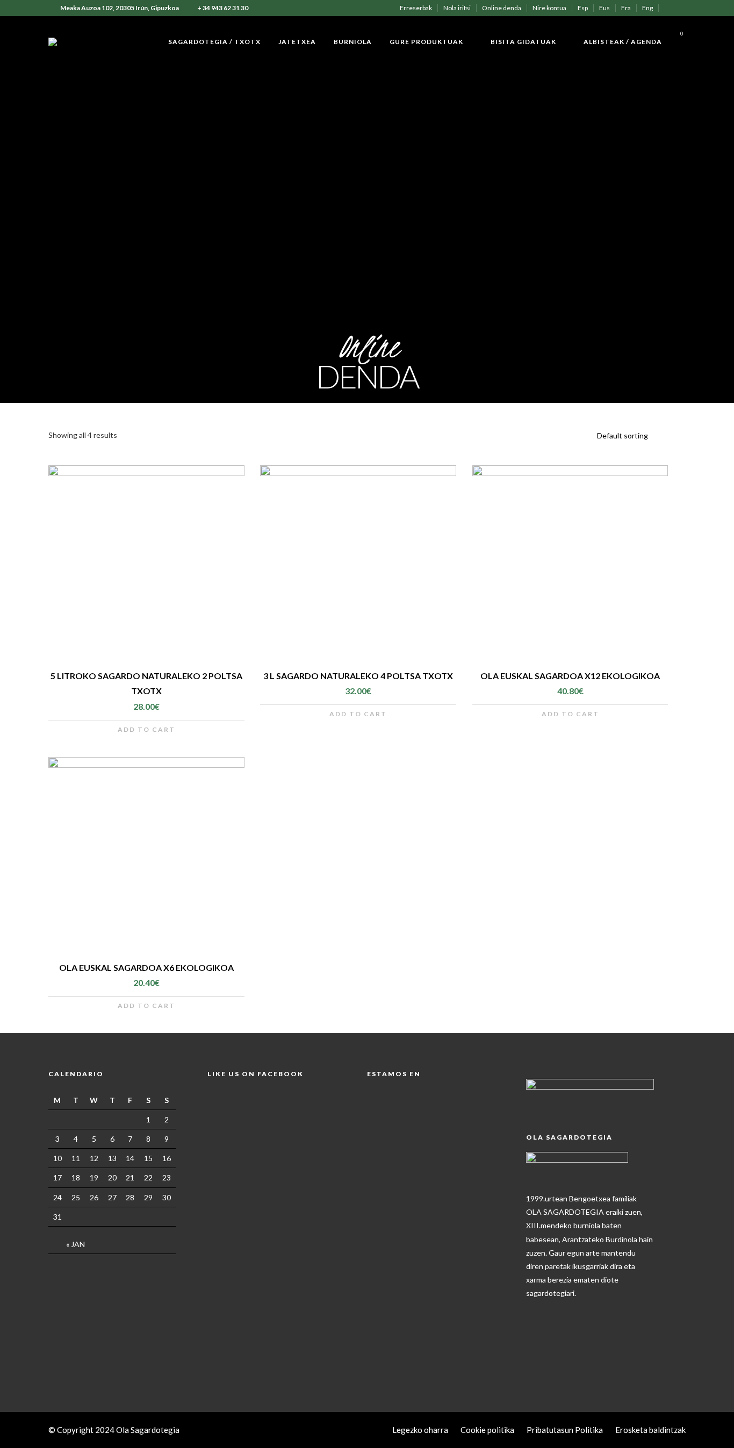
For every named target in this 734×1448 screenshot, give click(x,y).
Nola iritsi (457, 8)
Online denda (501, 8)
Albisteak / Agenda (623, 42)
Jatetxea (297, 42)
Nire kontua (549, 8)
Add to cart (146, 729)
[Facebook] (536, 1310)
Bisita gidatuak (523, 42)
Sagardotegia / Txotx (214, 42)
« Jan (75, 1244)
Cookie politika (487, 1430)
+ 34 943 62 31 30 (222, 8)
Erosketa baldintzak (650, 1430)
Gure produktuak (426, 42)
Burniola (353, 42)
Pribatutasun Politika (565, 1430)
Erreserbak (416, 8)
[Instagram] (683, 8)
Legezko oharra (420, 1430)
